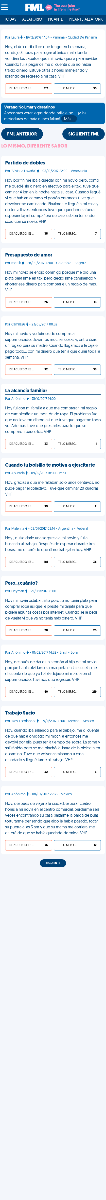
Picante (55, 20)
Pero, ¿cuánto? (21, 583)
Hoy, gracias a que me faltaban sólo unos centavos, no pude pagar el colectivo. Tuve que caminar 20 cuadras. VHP (52, 489)
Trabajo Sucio (20, 713)
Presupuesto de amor (28, 255)
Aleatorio (32, 20)
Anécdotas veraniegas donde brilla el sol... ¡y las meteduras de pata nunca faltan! (45, 113)
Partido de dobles (25, 163)
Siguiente (53, 863)
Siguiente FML (83, 134)
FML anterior (22, 134)
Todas (10, 20)
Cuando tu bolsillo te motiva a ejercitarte (50, 465)
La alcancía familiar (26, 391)
